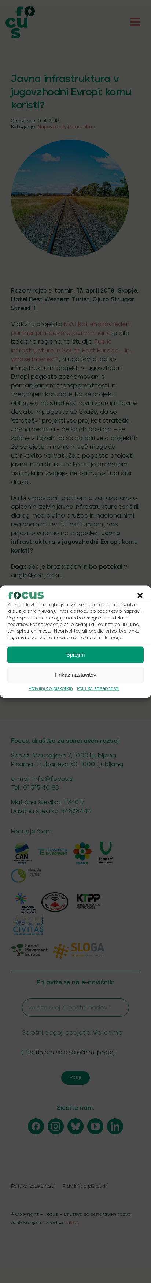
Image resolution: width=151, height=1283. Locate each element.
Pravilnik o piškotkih (51, 688)
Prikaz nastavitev (75, 675)
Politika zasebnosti (98, 688)
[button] (140, 595)
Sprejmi (75, 655)
